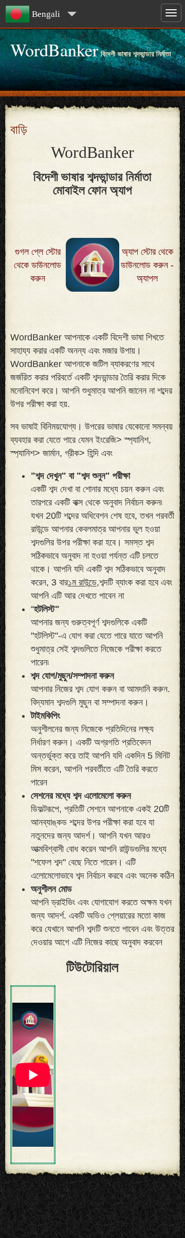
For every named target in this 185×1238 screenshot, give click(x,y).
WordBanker (54, 50)
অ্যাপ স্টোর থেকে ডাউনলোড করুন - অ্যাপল (147, 265)
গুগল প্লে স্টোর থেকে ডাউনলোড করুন (37, 265)
